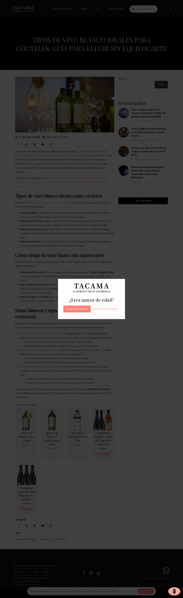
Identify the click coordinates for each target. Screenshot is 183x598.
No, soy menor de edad (105, 309)
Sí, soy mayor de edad (77, 309)
